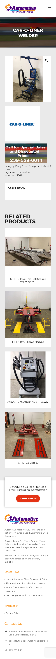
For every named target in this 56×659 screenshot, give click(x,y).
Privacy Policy (13, 613)
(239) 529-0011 (15, 650)
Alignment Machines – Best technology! (26, 583)
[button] (46, 60)
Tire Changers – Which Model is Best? (24, 595)
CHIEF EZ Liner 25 (28, 463)
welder (26, 172)
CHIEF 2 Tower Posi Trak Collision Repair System (28, 280)
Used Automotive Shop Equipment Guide (27, 579)
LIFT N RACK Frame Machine (28, 342)
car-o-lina (15, 172)
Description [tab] (16, 188)
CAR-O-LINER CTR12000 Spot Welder (28, 402)
